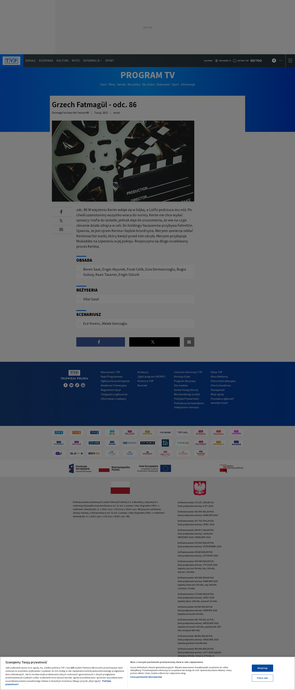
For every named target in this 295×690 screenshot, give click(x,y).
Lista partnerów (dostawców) (146, 677)
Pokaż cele (262, 678)
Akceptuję (262, 668)
